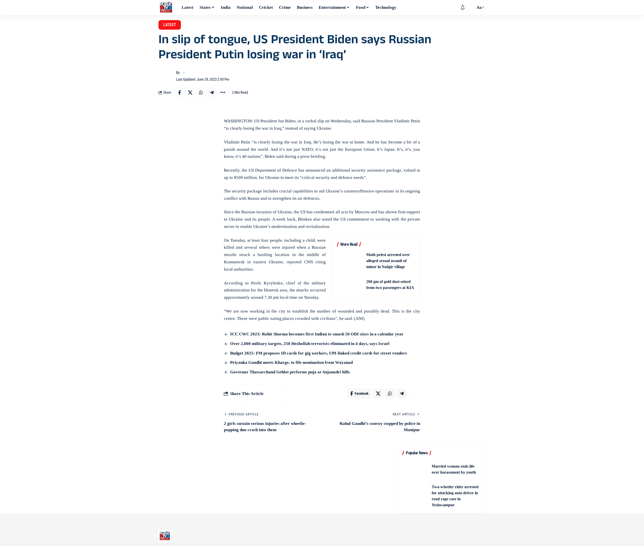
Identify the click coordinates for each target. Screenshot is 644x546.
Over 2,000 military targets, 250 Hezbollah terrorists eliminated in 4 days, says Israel (309, 343)
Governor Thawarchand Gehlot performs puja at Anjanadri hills (289, 372)
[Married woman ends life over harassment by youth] (415, 469)
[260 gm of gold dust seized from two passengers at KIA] (350, 284)
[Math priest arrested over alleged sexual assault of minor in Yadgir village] (350, 261)
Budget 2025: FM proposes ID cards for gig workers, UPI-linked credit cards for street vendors (318, 353)
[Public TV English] (166, 7)
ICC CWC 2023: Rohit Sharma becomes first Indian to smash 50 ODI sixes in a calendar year (316, 334)
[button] (470, 7)
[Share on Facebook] (179, 92)
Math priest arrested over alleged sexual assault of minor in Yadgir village (388, 261)
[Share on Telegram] (212, 92)
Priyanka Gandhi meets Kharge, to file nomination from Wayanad (291, 362)
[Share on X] (190, 92)
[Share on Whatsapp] (201, 92)
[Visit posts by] (166, 76)
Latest (169, 24)
